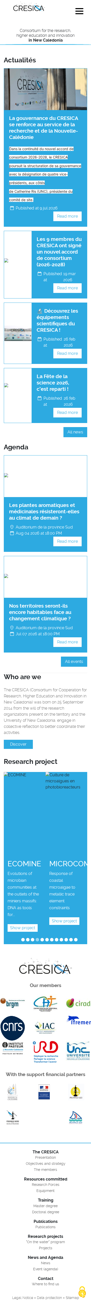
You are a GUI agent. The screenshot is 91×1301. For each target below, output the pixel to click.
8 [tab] (57, 939)
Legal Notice (22, 1298)
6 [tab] (48, 939)
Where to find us (45, 1284)
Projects (45, 1248)
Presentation (45, 1157)
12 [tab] (77, 939)
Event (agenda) (45, 1269)
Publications (45, 1227)
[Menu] (79, 12)
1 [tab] (24, 939)
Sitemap (72, 1298)
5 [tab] (43, 939)
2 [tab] (29, 939)
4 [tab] (38, 939)
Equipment (45, 1191)
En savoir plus (12, 1092)
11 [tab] (72, 939)
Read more (67, 216)
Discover (18, 744)
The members (45, 1170)
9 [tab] (62, 939)
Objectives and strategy (45, 1164)
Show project (22, 927)
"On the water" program (45, 1242)
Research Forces (45, 1185)
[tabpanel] (25, 854)
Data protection (49, 1298)
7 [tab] (53, 939)
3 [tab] (33, 939)
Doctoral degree (45, 1212)
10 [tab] (67, 939)
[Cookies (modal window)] (82, 1292)
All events (74, 661)
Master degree (45, 1206)
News (45, 1263)
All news (75, 432)
